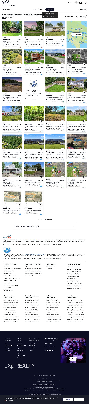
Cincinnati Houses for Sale (11, 305)
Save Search (83, 16)
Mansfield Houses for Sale (11, 322)
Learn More (61, 390)
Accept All (68, 399)
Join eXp (6, 343)
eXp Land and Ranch (21, 355)
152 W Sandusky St (9, 290)
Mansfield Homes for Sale (74, 288)
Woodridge (49, 268)
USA (38, 219)
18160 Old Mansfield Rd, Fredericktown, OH (52, 70)
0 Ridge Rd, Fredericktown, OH (10, 154)
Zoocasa (19, 340)
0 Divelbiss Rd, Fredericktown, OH (11, 210)
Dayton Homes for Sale (73, 274)
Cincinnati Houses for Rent (53, 305)
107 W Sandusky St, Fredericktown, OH (33, 42)
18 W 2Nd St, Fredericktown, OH (32, 182)
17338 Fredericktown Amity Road (12, 268)
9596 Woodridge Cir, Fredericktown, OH (76, 127)
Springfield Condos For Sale (32, 317)
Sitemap (30, 350)
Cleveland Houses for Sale (11, 302)
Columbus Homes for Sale (74, 266)
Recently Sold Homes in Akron (75, 312)
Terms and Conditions (33, 338)
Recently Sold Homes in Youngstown (76, 319)
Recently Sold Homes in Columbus (76, 300)
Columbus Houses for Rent (53, 300)
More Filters (50, 9)
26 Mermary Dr (8, 273)
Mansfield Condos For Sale (32, 322)
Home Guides (7, 350)
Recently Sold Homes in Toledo (75, 310)
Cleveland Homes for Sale (74, 269)
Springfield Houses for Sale (11, 317)
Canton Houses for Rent (52, 314)
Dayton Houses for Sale (10, 307)
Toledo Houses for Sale (10, 310)
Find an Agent (8, 340)
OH (41, 219)
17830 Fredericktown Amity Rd (12, 278)
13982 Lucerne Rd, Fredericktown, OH (11, 127)
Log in (80, 2)
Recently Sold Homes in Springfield (76, 317)
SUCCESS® (19, 343)
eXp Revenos (20, 347)
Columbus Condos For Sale (32, 300)
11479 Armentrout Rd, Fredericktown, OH (8, 183)
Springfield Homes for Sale (74, 283)
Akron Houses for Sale (10, 312)
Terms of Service (55, 379)
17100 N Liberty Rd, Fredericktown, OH (33, 155)
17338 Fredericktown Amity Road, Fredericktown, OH (11, 42)
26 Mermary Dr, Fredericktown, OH (54, 41)
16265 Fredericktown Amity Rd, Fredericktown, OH (11, 98)
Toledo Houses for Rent (52, 310)
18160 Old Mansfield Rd (10, 280)
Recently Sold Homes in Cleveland (76, 302)
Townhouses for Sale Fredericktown (33, 273)
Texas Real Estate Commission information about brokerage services (44, 385)
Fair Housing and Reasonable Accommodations (44, 381)
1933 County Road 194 (10, 276)
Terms (45, 398)
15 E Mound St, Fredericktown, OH (75, 69)
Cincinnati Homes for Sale (74, 271)
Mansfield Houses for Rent (53, 322)
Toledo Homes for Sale (73, 276)
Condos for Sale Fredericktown (33, 271)
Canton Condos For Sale (31, 314)
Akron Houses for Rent (52, 312)
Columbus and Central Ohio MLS (33, 240)
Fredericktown (48, 219)
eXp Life (19, 338)
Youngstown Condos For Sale (32, 319)
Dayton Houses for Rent (52, 307)
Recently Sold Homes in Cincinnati (76, 305)
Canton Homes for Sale (73, 281)
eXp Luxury (19, 352)
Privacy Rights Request (34, 340)
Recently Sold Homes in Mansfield (76, 322)
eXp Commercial (21, 350)
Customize (79, 399)
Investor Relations (8, 345)
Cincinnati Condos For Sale (32, 305)
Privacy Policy (32, 343)
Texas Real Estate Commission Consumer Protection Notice (44, 387)
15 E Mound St (7, 283)
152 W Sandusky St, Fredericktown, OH (76, 98)
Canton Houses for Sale (10, 314)
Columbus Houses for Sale (11, 300)
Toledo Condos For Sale (31, 310)
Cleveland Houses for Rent (53, 302)
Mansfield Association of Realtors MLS (35, 254)
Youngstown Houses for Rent (54, 319)
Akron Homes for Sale (73, 278)
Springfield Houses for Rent (53, 317)
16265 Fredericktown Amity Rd (12, 285)
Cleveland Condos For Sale (32, 302)
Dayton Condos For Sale (31, 307)
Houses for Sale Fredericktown (33, 268)
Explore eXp (7, 338)
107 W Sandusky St (9, 271)
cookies (9, 397)
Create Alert (34, 99)
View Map (78, 34)
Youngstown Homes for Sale (74, 286)
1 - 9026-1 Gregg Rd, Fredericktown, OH (33, 127)
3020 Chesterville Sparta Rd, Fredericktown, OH (53, 183)
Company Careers (9, 347)
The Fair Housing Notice (61, 388)
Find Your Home (69, 2)
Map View (83, 9)
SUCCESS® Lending (21, 345)
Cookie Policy (32, 345)
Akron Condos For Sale (31, 312)
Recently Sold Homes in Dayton (75, 307)
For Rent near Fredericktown (32, 276)
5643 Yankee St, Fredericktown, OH (76, 154)
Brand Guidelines (32, 347)
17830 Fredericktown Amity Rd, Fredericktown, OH (32, 70)
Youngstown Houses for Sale (11, 319)
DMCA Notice (44, 378)
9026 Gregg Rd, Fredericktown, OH (54, 126)
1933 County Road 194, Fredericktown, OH (8, 70)
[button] (44, 226)
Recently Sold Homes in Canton (75, 314)
